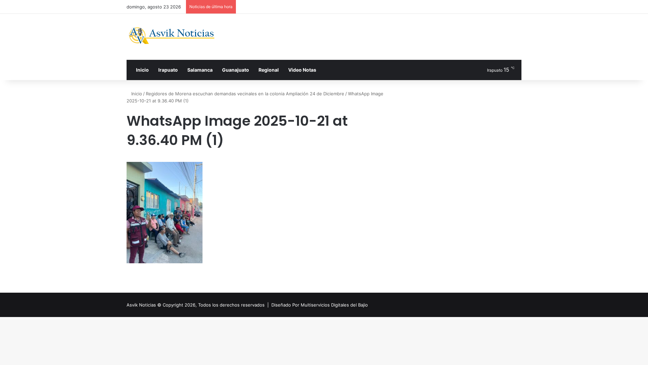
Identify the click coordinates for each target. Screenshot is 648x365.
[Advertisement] (391, 36)
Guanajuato (235, 70)
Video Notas (302, 70)
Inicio (142, 70)
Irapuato (168, 70)
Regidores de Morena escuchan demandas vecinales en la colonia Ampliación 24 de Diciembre (245, 93)
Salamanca (200, 70)
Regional (269, 70)
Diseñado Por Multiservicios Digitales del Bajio (319, 305)
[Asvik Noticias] (177, 35)
